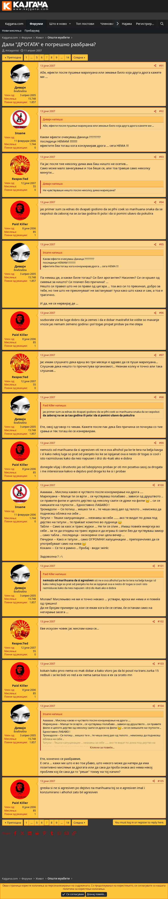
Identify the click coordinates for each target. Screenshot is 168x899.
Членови (107, 24)
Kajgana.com (14, 24)
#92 (161, 111)
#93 (161, 157)
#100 (161, 485)
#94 (161, 202)
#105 (161, 781)
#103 (161, 663)
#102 (161, 621)
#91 (161, 65)
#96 (161, 313)
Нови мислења (11, 30)
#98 (161, 397)
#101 (161, 566)
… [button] (32, 57)
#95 (161, 244)
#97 (161, 355)
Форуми (36, 24)
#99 (161, 443)
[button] (70, 23)
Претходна (14, 57)
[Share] (155, 66)
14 (67, 57)
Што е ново (58, 24)
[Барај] (162, 23)
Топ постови (85, 24)
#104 (161, 706)
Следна (78, 57)
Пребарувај (32, 30)
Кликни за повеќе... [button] (102, 747)
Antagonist (12, 50)
